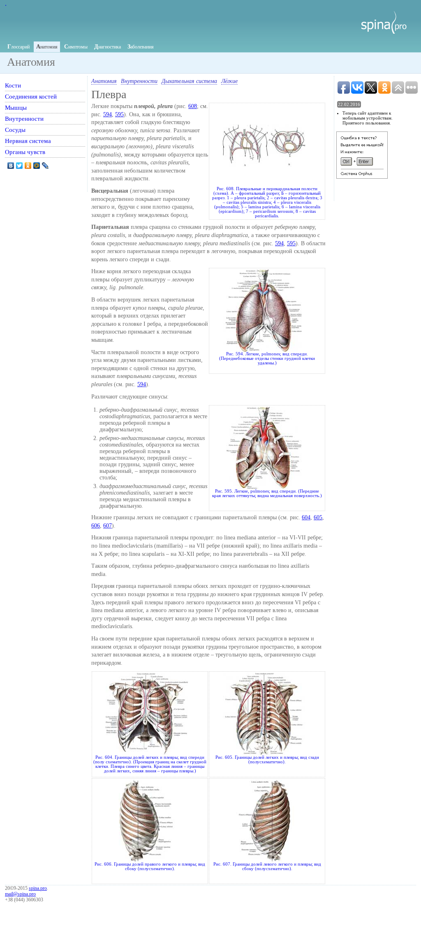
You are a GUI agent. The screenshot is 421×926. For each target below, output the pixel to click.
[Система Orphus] (362, 177)
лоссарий (18, 47)
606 (95, 526)
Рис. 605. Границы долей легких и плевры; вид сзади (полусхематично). (267, 759)
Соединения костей (31, 96)
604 (306, 517)
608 (192, 106)
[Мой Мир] (36, 165)
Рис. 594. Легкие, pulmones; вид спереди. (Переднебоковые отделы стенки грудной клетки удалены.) (267, 358)
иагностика (107, 47)
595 (119, 114)
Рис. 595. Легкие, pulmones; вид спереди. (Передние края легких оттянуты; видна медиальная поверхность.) (267, 493)
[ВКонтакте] (11, 165)
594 (107, 114)
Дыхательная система (189, 81)
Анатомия (104, 81)
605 (318, 517)
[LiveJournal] (45, 165)
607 (107, 526)
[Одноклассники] (28, 165)
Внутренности (139, 81)
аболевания (140, 47)
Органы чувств (25, 151)
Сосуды (15, 129)
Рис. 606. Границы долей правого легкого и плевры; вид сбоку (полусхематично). (150, 866)
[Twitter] (19, 165)
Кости (13, 85)
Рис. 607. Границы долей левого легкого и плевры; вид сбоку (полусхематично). (267, 866)
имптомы (76, 47)
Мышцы (16, 107)
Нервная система (28, 140)
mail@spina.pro (20, 894)
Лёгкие (229, 81)
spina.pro (38, 888)
